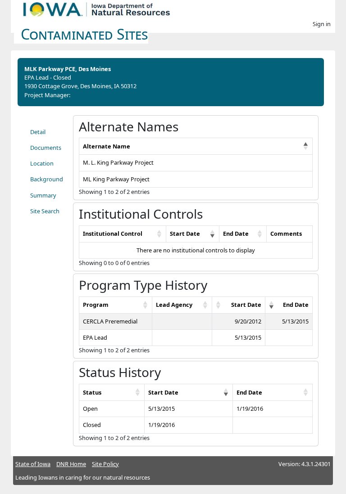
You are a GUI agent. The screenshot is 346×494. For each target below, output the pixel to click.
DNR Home (71, 464)
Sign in (322, 24)
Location (42, 163)
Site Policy (105, 464)
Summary (43, 195)
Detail (38, 132)
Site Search (44, 211)
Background (46, 179)
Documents (45, 148)
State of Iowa (32, 464)
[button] (306, 146)
